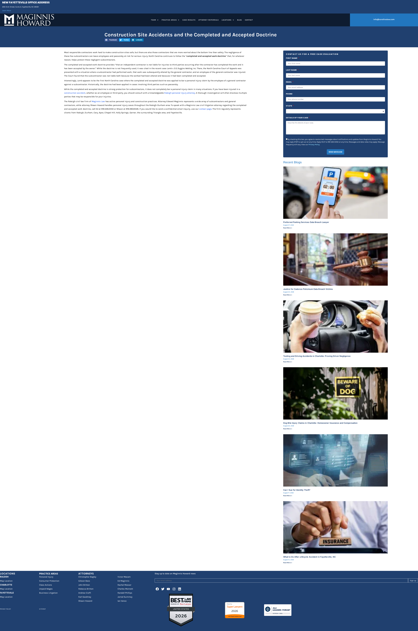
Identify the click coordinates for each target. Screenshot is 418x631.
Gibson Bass (84, 581)
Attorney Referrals (208, 20)
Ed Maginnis (123, 581)
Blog (239, 20)
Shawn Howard (85, 601)
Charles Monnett (125, 589)
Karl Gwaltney (84, 597)
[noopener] (157, 588)
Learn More (6, 10)
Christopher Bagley (87, 577)
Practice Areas (169, 20)
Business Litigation (48, 593)
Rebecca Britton (85, 589)
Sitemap (42, 609)
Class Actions (45, 585)
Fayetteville (7, 592)
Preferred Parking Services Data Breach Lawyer (306, 222)
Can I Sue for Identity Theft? (296, 490)
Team (153, 20)
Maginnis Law (98, 101)
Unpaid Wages (46, 589)
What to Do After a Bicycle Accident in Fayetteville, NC (309, 557)
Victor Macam (124, 577)
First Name (292, 58)
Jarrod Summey (125, 597)
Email (289, 82)
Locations (226, 20)
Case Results (188, 20)
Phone (289, 94)
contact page (205, 109)
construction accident (74, 93)
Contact (249, 20)
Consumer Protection (49, 581)
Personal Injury (46, 577)
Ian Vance (122, 601)
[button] (111, 40)
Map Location (6, 581)
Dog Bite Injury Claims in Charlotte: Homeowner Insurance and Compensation (320, 423)
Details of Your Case (297, 118)
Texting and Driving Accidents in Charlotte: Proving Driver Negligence (317, 356)
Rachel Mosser (124, 585)
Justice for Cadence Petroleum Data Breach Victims (308, 289)
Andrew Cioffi (84, 593)
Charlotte (6, 584)
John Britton (84, 585)
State (289, 106)
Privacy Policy (314, 144)
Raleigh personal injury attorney (179, 93)
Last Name (291, 70)
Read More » (287, 228)
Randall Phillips (125, 593)
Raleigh (4, 576)
